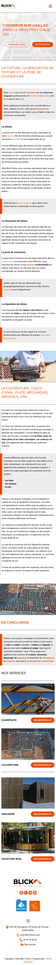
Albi (6, 99)
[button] (50, 6)
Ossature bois (11, 858)
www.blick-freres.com (30, 935)
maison (10, 136)
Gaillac (47, 96)
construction (7, 261)
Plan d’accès (30, 944)
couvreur (31, 264)
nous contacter (25, 203)
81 (22, 99)
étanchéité (16, 139)
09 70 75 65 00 (29, 940)
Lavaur (6, 289)
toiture (11, 92)
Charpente (9, 720)
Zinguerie (8, 814)
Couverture (35, 96)
